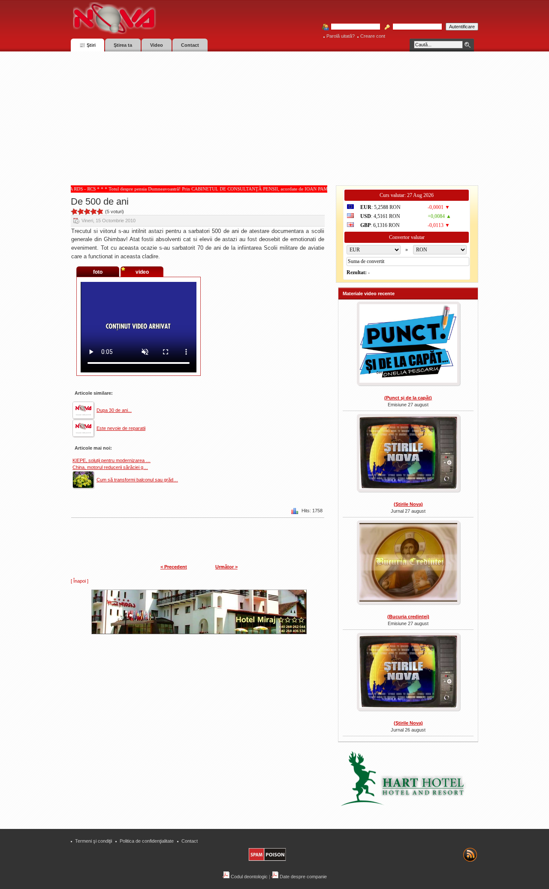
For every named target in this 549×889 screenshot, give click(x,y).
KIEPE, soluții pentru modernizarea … (111, 460)
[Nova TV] (189, 18)
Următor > (226, 566)
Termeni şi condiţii (93, 841)
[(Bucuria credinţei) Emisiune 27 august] (408, 563)
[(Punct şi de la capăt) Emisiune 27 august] (408, 344)
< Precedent (173, 566)
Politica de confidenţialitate (147, 841)
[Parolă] (415, 27)
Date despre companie (302, 876)
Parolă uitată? (340, 36)
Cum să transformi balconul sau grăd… (137, 479)
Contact (189, 841)
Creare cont (372, 36)
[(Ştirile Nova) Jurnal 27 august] (408, 454)
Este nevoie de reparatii (121, 428)
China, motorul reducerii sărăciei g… (110, 467)
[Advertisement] (274, 116)
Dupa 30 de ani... (114, 410)
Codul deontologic (248, 876)
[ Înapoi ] (79, 581)
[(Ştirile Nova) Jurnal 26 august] (408, 673)
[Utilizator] (353, 27)
